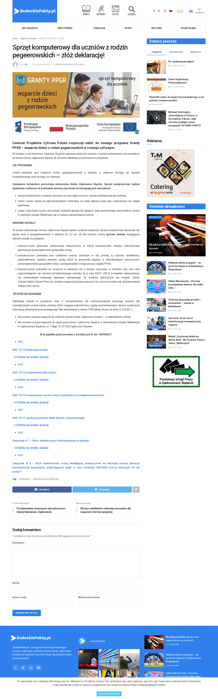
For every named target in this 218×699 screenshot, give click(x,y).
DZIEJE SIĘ (99, 28)
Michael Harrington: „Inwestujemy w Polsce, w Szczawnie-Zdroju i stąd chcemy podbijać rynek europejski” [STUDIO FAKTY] (184, 119)
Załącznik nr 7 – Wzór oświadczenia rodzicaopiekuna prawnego (50, 440)
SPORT (128, 28)
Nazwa (15, 583)
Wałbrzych (155, 217)
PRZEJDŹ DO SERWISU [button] (109, 694)
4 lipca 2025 (156, 253)
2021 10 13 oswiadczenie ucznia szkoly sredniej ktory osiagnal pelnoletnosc (58, 395)
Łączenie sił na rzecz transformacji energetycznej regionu (184, 321)
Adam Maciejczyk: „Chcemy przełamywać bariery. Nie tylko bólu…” (185, 284)
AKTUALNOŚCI (30, 28)
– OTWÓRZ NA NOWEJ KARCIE (30, 357)
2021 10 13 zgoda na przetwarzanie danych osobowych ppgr (48, 417)
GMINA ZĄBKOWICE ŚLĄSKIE (51, 38)
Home (15, 38)
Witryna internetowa (88, 597)
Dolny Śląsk (188, 28)
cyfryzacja (24, 479)
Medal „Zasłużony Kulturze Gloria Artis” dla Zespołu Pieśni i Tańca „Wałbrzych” (186, 340)
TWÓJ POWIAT (65, 28)
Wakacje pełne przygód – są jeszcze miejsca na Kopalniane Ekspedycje (185, 266)
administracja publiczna (46, 479)
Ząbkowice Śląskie (28, 38)
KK (26, 64)
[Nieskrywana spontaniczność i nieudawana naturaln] (88, 659)
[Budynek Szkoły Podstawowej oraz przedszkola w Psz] (109, 659)
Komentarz (19, 542)
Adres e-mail (19, 597)
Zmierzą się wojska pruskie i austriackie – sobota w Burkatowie (184, 303)
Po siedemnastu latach (181, 61)
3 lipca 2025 (175, 329)
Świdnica (154, 309)
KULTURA (156, 28)
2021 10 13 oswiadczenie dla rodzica (34, 372)
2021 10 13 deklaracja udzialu (30, 349)
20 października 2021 (42, 64)
